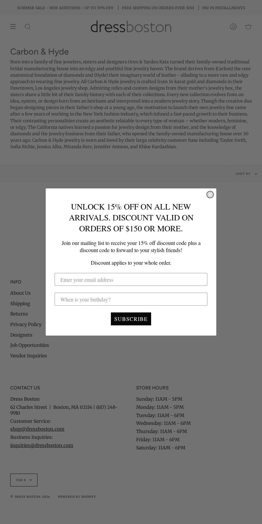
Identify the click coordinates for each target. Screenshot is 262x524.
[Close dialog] (210, 194)
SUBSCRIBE (131, 318)
